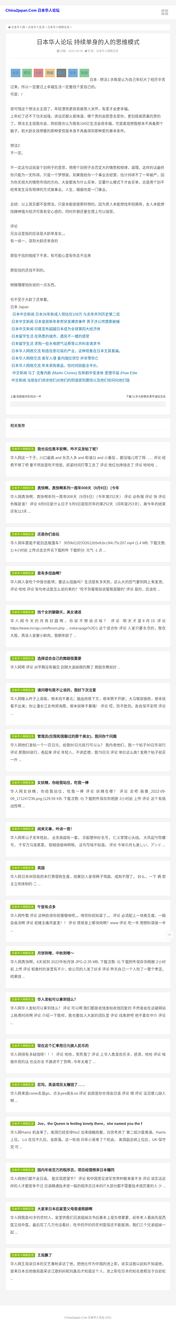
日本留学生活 (22, 336)
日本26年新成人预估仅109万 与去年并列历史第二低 (77, 314)
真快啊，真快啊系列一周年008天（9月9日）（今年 (78, 488)
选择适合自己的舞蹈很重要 (59, 658)
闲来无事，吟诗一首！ (55, 829)
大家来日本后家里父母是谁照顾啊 (64, 1209)
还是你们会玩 (48, 534)
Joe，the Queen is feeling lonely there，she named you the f (89, 1124)
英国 (41, 868)
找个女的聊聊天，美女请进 (59, 612)
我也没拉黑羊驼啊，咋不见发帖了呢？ (68, 449)
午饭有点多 (46, 907)
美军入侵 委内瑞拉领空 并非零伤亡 (70, 358)
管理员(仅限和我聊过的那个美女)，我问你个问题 (77, 736)
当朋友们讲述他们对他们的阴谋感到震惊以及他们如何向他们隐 (78, 380)
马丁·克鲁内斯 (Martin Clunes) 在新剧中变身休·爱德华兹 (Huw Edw (82, 373)
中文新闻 (19, 373)
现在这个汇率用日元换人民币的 (63, 1046)
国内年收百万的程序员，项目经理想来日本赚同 (75, 1170)
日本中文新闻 (23, 314)
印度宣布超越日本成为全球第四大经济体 (67, 329)
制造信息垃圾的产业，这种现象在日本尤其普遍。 (82, 351)
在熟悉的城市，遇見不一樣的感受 (61, 336)
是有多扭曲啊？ (50, 573)
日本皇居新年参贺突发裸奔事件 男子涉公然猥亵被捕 (77, 322)
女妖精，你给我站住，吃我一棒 (63, 783)
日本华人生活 (36, 27)
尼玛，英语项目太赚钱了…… (61, 1085)
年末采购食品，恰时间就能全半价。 (71, 366)
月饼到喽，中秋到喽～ (55, 953)
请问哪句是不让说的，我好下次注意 (66, 690)
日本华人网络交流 (58, 27)
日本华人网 (18, 27)
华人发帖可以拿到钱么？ (57, 999)
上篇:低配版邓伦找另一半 (25, 396)
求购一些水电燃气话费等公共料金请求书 (67, 344)
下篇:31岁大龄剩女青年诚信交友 (146, 396)
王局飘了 (44, 1255)
